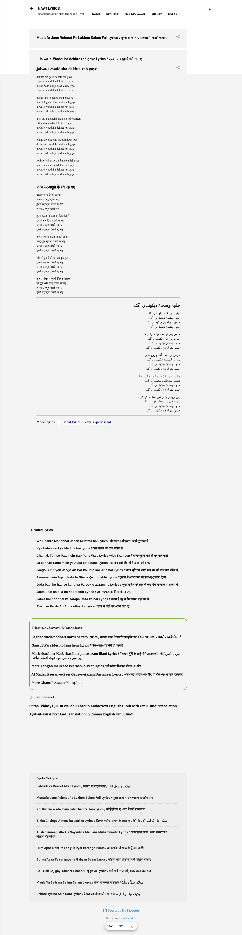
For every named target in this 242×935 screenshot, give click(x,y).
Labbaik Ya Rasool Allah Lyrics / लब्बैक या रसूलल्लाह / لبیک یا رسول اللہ (83, 786)
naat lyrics (72, 422)
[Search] (211, 9)
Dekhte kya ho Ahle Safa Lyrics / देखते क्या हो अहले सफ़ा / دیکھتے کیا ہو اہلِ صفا (88, 894)
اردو (131, 926)
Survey (156, 14)
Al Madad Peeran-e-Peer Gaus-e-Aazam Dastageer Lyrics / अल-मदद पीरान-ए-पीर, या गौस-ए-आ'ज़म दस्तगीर (107, 674)
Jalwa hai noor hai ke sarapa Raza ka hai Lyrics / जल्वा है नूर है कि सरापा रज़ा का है (92, 599)
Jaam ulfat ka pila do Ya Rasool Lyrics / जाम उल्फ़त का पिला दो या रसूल (84, 592)
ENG (110, 926)
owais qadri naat (98, 422)
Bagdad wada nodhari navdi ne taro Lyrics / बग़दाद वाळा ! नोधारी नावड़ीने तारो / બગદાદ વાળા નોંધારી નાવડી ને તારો (107, 637)
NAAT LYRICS (49, 8)
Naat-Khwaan (135, 14)
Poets (172, 14)
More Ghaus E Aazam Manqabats (57, 683)
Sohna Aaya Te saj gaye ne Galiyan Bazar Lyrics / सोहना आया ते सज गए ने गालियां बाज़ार (93, 859)
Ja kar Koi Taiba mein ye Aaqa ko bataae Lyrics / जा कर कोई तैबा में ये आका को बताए (93, 563)
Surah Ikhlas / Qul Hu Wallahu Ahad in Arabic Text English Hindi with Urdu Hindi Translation (103, 706)
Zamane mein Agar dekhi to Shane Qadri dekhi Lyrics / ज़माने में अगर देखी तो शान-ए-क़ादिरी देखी (101, 577)
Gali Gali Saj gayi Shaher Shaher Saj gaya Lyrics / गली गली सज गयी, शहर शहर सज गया (93, 871)
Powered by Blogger (123, 910)
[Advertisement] (201, 79)
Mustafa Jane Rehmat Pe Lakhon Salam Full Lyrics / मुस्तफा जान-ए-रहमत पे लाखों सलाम (101, 38)
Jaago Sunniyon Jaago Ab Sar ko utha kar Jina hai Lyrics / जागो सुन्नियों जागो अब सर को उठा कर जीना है (107, 570)
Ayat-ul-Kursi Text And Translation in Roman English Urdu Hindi (81, 714)
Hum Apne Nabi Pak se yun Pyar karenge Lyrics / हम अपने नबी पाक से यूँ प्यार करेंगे (89, 848)
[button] (178, 37)
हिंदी (121, 926)
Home (96, 14)
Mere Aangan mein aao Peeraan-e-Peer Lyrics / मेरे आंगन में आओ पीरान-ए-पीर (86, 666)
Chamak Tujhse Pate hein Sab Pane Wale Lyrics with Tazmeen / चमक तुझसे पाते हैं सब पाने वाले (102, 555)
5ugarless (131, 918)
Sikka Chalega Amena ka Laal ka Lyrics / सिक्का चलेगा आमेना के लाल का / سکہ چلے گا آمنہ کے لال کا (101, 821)
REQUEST (112, 14)
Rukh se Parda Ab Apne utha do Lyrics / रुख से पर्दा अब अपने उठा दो (82, 606)
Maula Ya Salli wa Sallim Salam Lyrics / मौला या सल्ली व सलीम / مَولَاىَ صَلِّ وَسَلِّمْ (89, 882)
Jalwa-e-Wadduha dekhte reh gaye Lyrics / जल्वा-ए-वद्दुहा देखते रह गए (90, 59)
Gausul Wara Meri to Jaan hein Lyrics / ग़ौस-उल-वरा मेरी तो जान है (77, 645)
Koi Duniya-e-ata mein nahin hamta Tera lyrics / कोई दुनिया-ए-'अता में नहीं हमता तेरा (90, 809)
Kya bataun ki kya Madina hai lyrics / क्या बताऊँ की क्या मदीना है (79, 548)
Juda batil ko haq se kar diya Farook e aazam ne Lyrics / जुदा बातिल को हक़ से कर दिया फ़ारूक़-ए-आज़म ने (107, 584)
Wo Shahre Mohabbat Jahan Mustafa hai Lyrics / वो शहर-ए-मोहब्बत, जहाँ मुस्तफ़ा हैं (92, 541)
